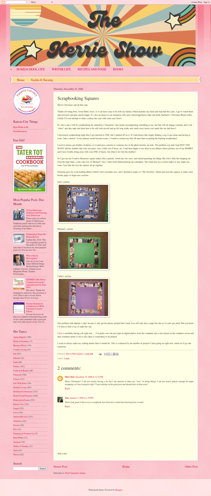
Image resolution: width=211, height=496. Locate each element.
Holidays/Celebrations (22, 391)
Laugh (67, 358)
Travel (16, 454)
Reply (67, 388)
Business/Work (19, 345)
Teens (15, 450)
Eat (14, 353)
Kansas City (18, 404)
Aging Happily (19, 337)
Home (21, 80)
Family (16, 366)
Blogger (118, 489)
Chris (59, 333)
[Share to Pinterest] (117, 354)
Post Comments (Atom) (75, 472)
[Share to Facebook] (114, 354)
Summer (17, 441)
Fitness (16, 379)
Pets (15, 429)
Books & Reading (20, 341)
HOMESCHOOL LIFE (31, 69)
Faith (15, 362)
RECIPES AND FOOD (92, 69)
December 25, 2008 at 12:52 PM (89, 376)
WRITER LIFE (61, 69)
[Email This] (105, 354)
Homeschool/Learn (21, 399)
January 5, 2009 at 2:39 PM (81, 397)
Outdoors (17, 420)
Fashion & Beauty (21, 370)
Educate (16, 358)
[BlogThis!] (108, 354)
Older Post (191, 466)
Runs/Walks (18, 437)
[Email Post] (100, 353)
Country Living (20, 349)
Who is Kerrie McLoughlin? (32, 257)
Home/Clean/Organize (23, 395)
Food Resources (20, 131)
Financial (17, 374)
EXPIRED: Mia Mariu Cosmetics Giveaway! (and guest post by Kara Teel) (36, 283)
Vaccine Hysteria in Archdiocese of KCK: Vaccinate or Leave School (35, 307)
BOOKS (118, 69)
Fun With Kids (19, 383)
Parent (16, 425)
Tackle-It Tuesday (42, 80)
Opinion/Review (20, 416)
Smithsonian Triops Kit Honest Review (36, 235)
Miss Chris (70, 376)
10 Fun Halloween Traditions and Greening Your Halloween (36, 213)
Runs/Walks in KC (21, 127)
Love (15, 412)
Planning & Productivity (23, 433)
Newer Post (60, 466)
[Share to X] (111, 354)
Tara (67, 397)
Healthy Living (19, 387)
